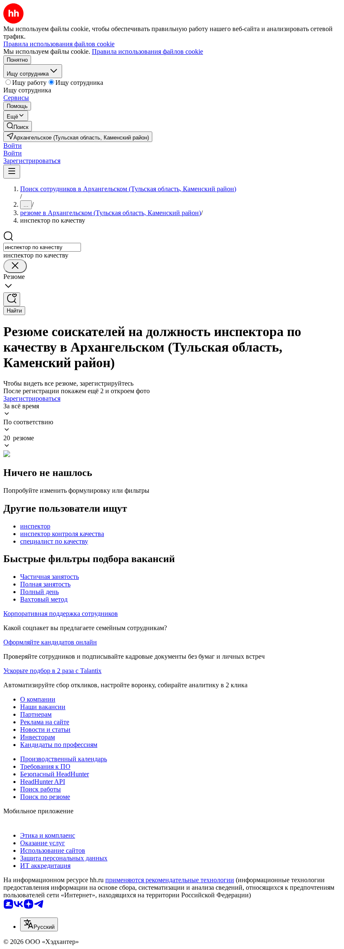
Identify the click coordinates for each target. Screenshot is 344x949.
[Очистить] (15, 266)
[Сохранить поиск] (11, 299)
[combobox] (42, 247)
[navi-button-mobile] (11, 172)
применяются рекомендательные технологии (169, 879)
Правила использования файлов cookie (147, 51)
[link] (17, 126)
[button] (12, 145)
